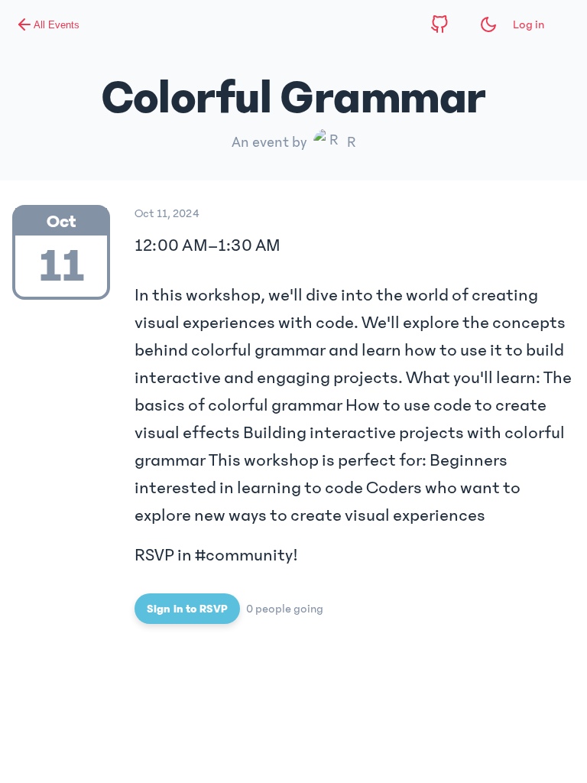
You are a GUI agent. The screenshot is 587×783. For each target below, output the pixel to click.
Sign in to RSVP (187, 609)
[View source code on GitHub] (439, 24)
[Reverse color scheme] (488, 24)
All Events (56, 25)
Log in (528, 24)
